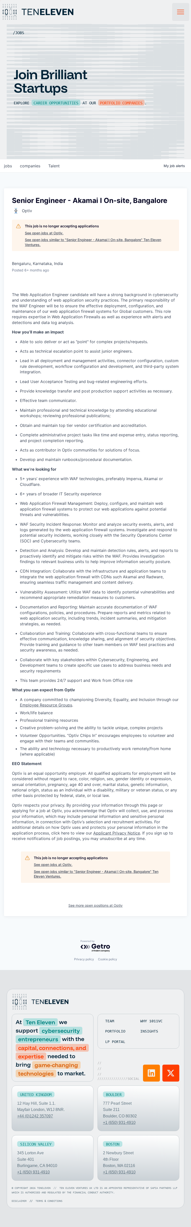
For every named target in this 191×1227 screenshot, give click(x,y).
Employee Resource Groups (46, 705)
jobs (8, 165)
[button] (181, 12)
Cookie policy (107, 959)
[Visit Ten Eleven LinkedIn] (151, 1073)
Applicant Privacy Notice (116, 833)
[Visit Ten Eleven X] (170, 1073)
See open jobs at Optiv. (44, 233)
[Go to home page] (40, 1002)
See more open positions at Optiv (95, 905)
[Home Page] (43, 12)
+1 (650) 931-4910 (119, 1122)
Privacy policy (84, 959)
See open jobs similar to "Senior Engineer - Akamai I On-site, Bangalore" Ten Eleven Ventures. (93, 242)
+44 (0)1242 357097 (35, 1116)
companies (30, 165)
